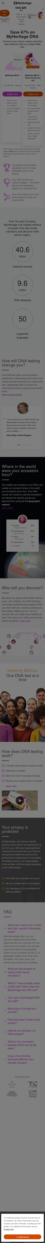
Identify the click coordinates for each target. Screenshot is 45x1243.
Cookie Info (9, 1229)
